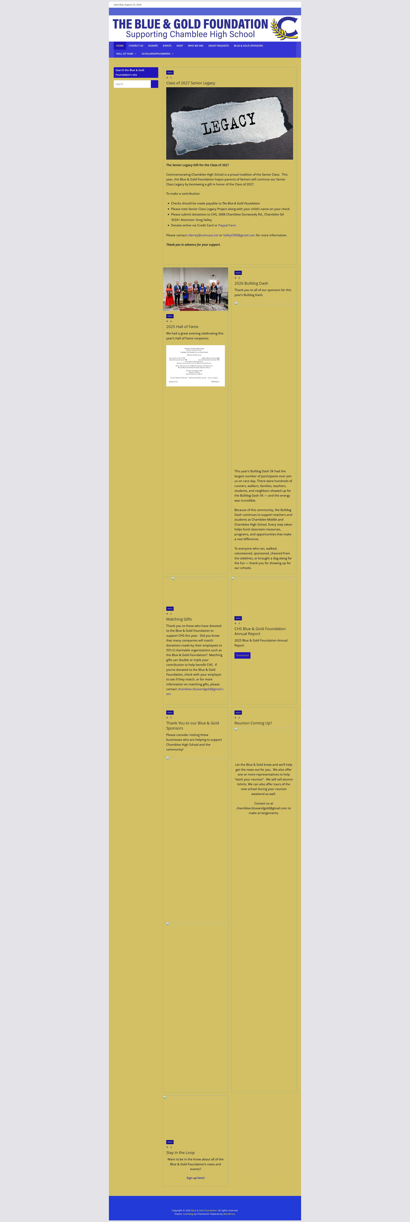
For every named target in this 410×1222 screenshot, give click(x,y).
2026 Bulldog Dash (251, 283)
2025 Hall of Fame (182, 326)
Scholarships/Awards (156, 53)
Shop (179, 45)
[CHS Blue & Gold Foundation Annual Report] (263, 595)
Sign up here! (196, 1178)
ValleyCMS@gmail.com (239, 235)
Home (119, 45)
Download (242, 655)
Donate (153, 45)
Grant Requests (218, 45)
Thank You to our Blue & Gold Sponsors (192, 725)
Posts (170, 72)
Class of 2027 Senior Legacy (190, 82)
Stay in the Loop (180, 1152)
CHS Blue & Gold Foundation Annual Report (260, 631)
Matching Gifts (179, 619)
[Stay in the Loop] (195, 1116)
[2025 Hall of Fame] (195, 289)
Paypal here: (226, 225)
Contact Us (136, 45)
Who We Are (195, 45)
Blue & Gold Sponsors (248, 45)
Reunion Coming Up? (253, 723)
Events (167, 45)
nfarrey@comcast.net (203, 235)
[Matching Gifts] (195, 590)
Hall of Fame (124, 53)
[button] (135, 53)
